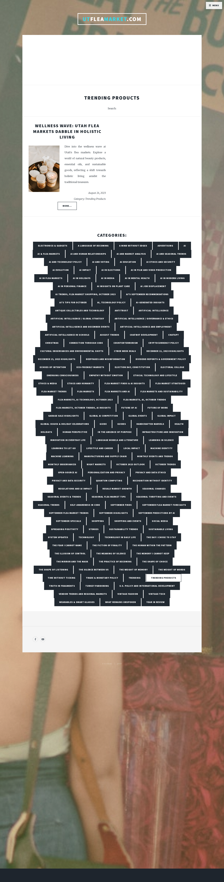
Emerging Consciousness (63, 375)
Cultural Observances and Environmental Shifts (71, 351)
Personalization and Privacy (106, 472)
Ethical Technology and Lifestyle (155, 375)
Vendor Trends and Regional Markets (83, 594)
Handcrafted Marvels (150, 424)
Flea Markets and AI (117, 391)
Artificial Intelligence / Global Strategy (77, 318)
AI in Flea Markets (50, 278)
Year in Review (155, 602)
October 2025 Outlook (130, 464)
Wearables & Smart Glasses (77, 602)
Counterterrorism (126, 342)
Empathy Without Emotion (106, 375)
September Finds (121, 504)
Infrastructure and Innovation (162, 432)
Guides (121, 424)
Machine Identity (161, 448)
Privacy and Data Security (68, 480)
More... (67, 205)
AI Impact (85, 270)
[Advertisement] (112, 62)
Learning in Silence (161, 440)
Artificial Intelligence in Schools (67, 334)
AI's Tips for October (73, 302)
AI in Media (107, 278)
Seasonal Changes (154, 488)
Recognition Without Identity (152, 480)
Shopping (98, 521)
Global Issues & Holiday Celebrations (64, 424)
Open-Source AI (67, 472)
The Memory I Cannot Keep (153, 553)
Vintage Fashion (127, 594)
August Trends (109, 334)
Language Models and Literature (117, 440)
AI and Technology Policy (65, 262)
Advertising (165, 245)
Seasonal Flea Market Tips (109, 496)
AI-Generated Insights (150, 302)
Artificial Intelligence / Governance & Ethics (144, 318)
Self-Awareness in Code (85, 504)
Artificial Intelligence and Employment (146, 326)
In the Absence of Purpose (115, 432)
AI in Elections (111, 270)
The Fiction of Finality (107, 545)
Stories (94, 529)
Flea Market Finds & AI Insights (125, 383)
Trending (135, 577)
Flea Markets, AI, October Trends (144, 399)
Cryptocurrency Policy (163, 342)
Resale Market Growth (117, 488)
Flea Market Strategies (170, 383)
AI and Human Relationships (88, 253)
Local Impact (132, 448)
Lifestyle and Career (99, 448)
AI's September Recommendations (147, 294)
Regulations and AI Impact (75, 488)
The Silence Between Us (94, 569)
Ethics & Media (47, 383)
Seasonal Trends (49, 504)
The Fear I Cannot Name (67, 545)
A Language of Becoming (93, 245)
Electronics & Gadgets (52, 245)
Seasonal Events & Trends (64, 496)
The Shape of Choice (155, 561)
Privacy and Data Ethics (151, 472)
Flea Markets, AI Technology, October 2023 (85, 399)
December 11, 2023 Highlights (165, 351)
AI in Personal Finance (72, 286)
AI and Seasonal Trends (171, 253)
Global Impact (166, 415)
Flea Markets (85, 391)
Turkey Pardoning (97, 585)
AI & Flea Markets (49, 253)
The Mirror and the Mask (72, 561)
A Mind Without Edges (133, 245)
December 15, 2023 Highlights (56, 359)
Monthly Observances (62, 464)
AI (185, 245)
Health (179, 424)
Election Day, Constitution (132, 367)
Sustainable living (161, 529)
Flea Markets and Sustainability (161, 391)
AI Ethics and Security (160, 262)
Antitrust (121, 310)
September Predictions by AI (156, 513)
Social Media (160, 521)
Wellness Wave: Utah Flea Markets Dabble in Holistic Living (67, 131)
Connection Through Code (86, 342)
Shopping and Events (127, 521)
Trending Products (163, 577)
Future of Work (158, 407)
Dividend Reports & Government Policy (161, 359)
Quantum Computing (109, 480)
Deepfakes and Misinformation (105, 359)
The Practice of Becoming (115, 561)
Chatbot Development (144, 334)
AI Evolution (61, 270)
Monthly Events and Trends (155, 456)
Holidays (46, 432)
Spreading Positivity (64, 529)
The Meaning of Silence (111, 553)
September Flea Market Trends (69, 513)
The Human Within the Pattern (152, 545)
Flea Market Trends (54, 391)
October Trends (165, 464)
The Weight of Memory (133, 569)
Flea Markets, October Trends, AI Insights (83, 407)
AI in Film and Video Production (151, 270)
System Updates (58, 537)
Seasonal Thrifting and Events (156, 496)
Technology (86, 537)
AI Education (128, 262)
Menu (215, 5)
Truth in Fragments (62, 585)
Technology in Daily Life (120, 537)
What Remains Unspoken (120, 602)
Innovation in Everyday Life (68, 440)
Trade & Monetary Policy (102, 577)
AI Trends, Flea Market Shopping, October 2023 (85, 294)
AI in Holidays (82, 278)
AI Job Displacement (153, 286)
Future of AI (129, 407)
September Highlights (113, 513)
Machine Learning (62, 456)
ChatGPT (173, 334)
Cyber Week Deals (125, 351)
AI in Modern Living (172, 278)
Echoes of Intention (53, 367)
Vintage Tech (157, 594)
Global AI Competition (103, 415)
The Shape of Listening (53, 569)
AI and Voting (100, 262)
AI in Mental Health (137, 278)
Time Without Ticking (61, 577)
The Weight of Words (171, 569)
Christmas (52, 342)
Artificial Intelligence (154, 310)
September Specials (68, 521)
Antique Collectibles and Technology (79, 310)
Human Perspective (75, 432)
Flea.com (112, 19)
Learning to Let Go (64, 448)
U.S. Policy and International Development (147, 585)
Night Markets (96, 464)
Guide (103, 424)
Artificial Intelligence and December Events (81, 326)
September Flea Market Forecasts (164, 504)
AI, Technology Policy (111, 302)
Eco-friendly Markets (90, 367)
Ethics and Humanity (80, 383)
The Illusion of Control (70, 553)
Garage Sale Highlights (63, 415)
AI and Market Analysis (131, 253)
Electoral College (172, 367)
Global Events (137, 415)
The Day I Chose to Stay (161, 537)
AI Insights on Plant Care (113, 286)
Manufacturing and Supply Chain (105, 456)
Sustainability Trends (123, 529)
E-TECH (108, 663)
